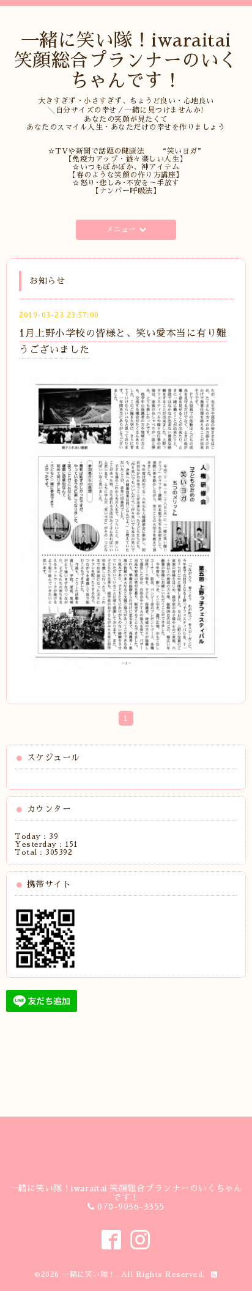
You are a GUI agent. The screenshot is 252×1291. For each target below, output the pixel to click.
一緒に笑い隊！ (89, 1274)
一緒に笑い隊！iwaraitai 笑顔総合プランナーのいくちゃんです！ (126, 60)
